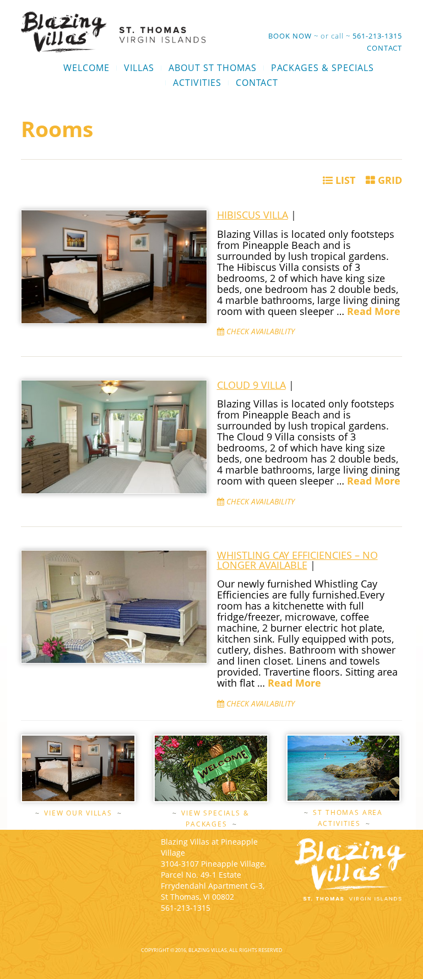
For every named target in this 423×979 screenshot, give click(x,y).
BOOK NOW (290, 36)
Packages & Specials (322, 68)
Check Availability (259, 331)
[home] (113, 31)
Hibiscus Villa (252, 214)
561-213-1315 (377, 36)
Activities (197, 83)
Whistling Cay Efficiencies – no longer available (297, 560)
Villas (139, 68)
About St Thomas (213, 68)
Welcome (86, 68)
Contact (384, 48)
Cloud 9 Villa (251, 384)
